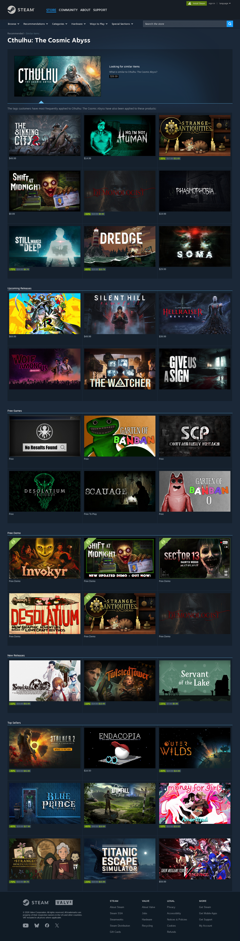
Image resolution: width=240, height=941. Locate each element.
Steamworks (116, 919)
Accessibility (174, 913)
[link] (195, 158)
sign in (212, 3)
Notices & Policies (177, 919)
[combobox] (185, 24)
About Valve (148, 907)
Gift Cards (115, 932)
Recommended (15, 33)
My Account (205, 925)
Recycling (147, 925)
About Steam (117, 907)
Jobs (144, 913)
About (85, 10)
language (223, 3)
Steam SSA (116, 913)
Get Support (205, 919)
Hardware (147, 919)
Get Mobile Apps (208, 913)
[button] (14, 23)
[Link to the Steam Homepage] (21, 12)
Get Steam (205, 907)
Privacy (171, 907)
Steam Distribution (120, 925)
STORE (51, 10)
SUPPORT (100, 10)
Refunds (171, 932)
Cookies (171, 925)
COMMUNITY (68, 10)
